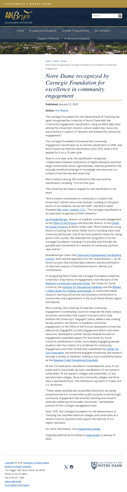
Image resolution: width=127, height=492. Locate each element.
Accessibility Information (17, 485)
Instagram (71, 467)
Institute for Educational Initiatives (82, 287)
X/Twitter (66, 467)
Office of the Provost (65, 223)
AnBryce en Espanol (77, 38)
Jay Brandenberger (57, 219)
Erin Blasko (62, 110)
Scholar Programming (75, 30)
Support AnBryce (48, 38)
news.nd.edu (93, 435)
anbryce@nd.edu (13, 481)
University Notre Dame (28, 4)
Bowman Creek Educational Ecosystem (75, 360)
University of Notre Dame (36, 462)
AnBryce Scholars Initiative (18, 16)
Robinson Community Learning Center (68, 283)
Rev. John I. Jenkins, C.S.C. (71, 209)
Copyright (9, 462)
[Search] (120, 16)
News (56, 61)
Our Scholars (102, 30)
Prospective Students (42, 30)
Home (20, 30)
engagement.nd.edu (88, 429)
